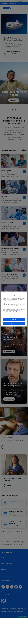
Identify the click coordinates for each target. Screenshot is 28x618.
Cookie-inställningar (14, 315)
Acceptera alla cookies (14, 323)
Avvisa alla (14, 319)
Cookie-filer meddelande (14, 311)
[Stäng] (25, 293)
